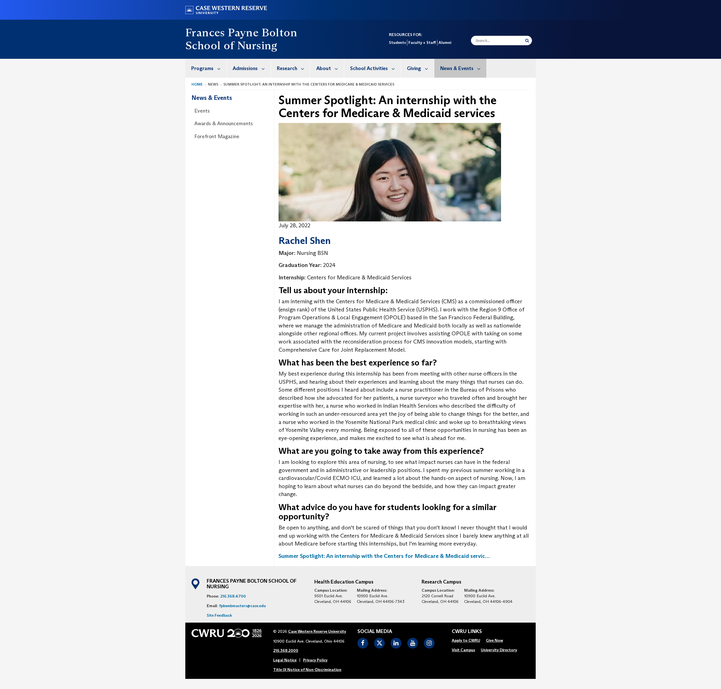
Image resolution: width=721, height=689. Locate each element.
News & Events (456, 68)
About (323, 68)
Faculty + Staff (422, 42)
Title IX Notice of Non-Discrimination (307, 669)
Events (202, 111)
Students (397, 42)
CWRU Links (467, 631)
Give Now (494, 640)
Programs (202, 68)
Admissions (245, 68)
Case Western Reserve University (317, 631)
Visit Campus (463, 649)
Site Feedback (219, 615)
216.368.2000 (285, 650)
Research (287, 68)
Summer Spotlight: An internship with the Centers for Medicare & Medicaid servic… (384, 556)
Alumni (445, 42)
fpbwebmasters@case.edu (242, 605)
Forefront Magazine (216, 136)
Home (197, 84)
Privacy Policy (315, 660)
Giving (414, 68)
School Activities (369, 68)
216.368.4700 (233, 596)
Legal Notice (285, 660)
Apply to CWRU (466, 640)
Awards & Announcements (223, 123)
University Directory (499, 649)
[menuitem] (206, 68)
